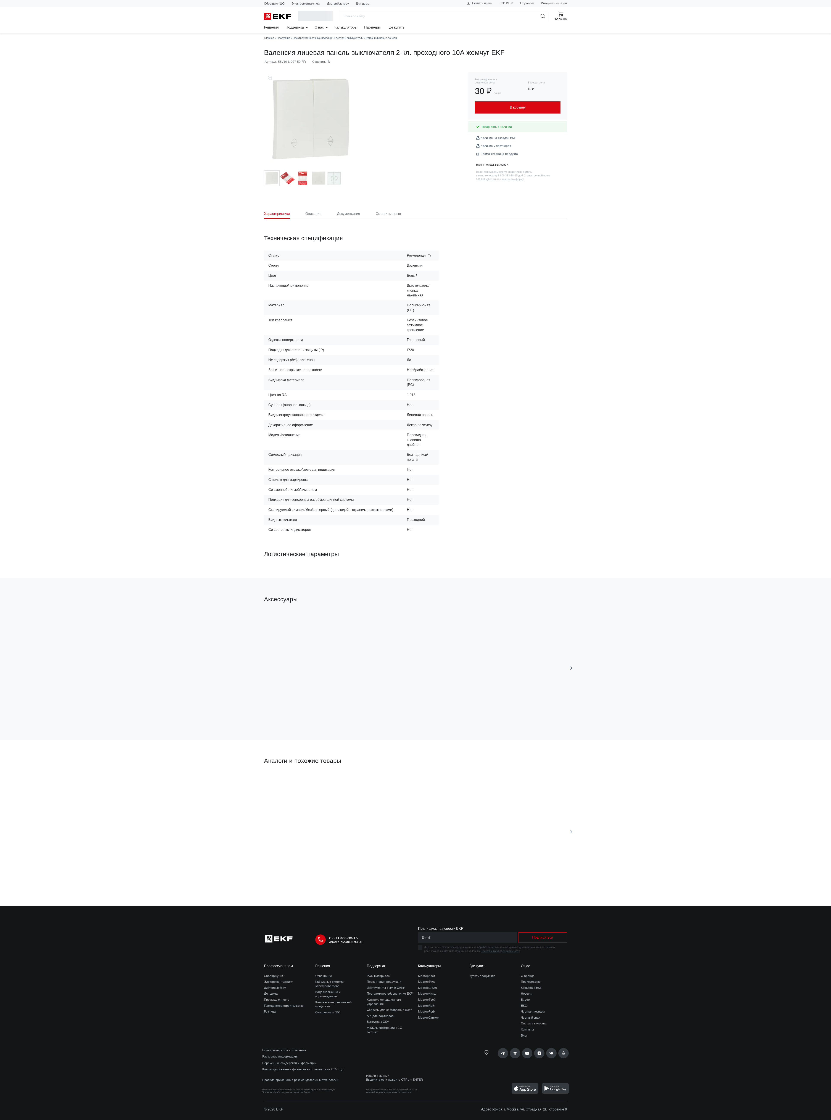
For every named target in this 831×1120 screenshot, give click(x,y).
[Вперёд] (571, 668)
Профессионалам (278, 966)
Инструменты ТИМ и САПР (386, 987)
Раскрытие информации (279, 1056)
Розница (270, 1011)
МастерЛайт (426, 1005)
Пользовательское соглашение (284, 1050)
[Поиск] (543, 16)
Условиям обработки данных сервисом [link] (282, 1092)
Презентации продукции (384, 981)
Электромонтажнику (305, 3)
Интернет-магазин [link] (554, 3)
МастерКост (426, 976)
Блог (524, 1035)
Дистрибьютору (338, 3)
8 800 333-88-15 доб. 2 (512, 175)
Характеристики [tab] (277, 214)
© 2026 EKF (273, 1109)
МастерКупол (427, 993)
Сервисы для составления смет (389, 1009)
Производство (531, 981)
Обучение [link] (527, 3)
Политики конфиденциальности (500, 951)
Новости (527, 993)
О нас (320, 27)
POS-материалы (378, 976)
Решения (271, 27)
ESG (524, 1005)
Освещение (323, 976)
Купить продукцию (482, 976)
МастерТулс (426, 981)
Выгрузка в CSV (378, 1021)
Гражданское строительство (284, 1005)
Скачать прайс (482, 3)
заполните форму (513, 179)
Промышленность (276, 999)
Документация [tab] (348, 214)
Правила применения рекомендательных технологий (300, 1080)
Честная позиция (533, 1011)
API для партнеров (380, 1016)
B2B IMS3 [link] (506, 3)
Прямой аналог (280, 781)
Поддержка (295, 27)
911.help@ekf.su (486, 179)
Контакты (527, 1029)
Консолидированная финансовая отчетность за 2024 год (302, 1069)
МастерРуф (426, 1011)
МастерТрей (427, 999)
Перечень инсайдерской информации (289, 1063)
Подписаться (288, 712)
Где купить (396, 27)
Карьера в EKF (531, 987)
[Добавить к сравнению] (327, 712)
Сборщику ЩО (274, 3)
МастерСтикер (428, 1017)
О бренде (528, 976)
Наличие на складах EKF (498, 137)
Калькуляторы (346, 27)
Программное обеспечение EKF (390, 993)
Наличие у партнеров (495, 145)
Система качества (533, 1023)
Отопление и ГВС (327, 1012)
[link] (503, 1053)
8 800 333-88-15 (343, 938)
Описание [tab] (313, 214)
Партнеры (372, 27)
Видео (525, 999)
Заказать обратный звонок (345, 942)
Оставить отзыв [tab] (388, 214)
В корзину (366, 712)
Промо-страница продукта (499, 153)
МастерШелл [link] (427, 987)
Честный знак (530, 1017)
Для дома (362, 3)
